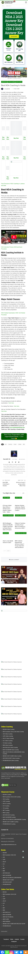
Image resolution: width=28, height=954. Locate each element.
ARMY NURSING (6, 921)
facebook (6, 939)
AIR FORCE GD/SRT (7, 882)
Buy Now (16, 138)
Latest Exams (11, 81)
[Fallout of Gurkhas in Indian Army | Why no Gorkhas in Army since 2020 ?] (20, 518)
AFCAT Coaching (6, 803)
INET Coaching (6, 810)
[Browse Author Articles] (14, 454)
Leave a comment (14, 559)
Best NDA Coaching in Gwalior (6, 484)
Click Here (11, 403)
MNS (4, 870)
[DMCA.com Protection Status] (9, 785)
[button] (14, 37)
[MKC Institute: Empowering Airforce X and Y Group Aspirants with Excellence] (20, 535)
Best (6, 444)
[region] (14, 37)
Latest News (19, 81)
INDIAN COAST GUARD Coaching (10, 821)
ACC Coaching (6, 805)
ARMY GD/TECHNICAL (8, 917)
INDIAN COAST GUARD (8, 879)
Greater (15, 444)
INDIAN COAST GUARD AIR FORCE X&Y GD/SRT (14, 923)
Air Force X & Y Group (20, 533)
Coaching (10, 444)
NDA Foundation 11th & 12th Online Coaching (13, 731)
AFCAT (4, 861)
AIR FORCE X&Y (6, 873)
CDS (4, 857)
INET (4, 868)
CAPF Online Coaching (8, 736)
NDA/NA (5, 852)
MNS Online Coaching (8, 745)
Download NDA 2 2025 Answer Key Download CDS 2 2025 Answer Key (14, 23)
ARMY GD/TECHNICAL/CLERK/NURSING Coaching (14, 819)
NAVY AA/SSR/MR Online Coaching (11, 749)
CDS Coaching (6, 799)
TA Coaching (5, 808)
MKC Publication (9, 62)
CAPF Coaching (6, 801)
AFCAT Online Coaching (8, 738)
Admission (4, 81)
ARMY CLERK (6, 919)
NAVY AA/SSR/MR (7, 875)
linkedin (17, 939)
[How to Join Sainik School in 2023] (8, 535)
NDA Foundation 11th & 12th (9, 894)
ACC (4, 864)
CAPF (4, 859)
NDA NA (5, 892)
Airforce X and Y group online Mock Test (20, 484)
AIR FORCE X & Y (6, 912)
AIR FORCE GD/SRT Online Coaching (11, 758)
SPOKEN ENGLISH (7, 884)
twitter (11, 939)
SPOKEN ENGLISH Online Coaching (11, 760)
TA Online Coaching (7, 743)
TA (3, 866)
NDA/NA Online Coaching (8, 729)
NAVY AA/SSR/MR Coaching (9, 817)
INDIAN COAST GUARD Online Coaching (12, 756)
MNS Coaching (6, 812)
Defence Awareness (8, 515)
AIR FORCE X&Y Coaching (8, 815)
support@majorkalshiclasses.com (8, 844)
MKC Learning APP (19, 49)
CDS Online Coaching (7, 733)
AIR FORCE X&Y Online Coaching (10, 747)
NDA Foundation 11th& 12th (9, 855)
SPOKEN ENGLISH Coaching (9, 824)
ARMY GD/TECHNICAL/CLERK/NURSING (12, 877)
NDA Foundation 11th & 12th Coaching (12, 796)
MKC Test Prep (19, 62)
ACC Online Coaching (7, 740)
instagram (14, 941)
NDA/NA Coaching (7, 794)
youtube (22, 939)
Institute (19, 444)
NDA (24, 444)
